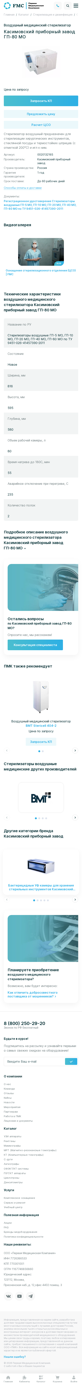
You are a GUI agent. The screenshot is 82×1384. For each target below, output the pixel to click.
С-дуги (8, 1159)
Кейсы (8, 1097)
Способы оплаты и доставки (23, 187)
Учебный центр (13, 1207)
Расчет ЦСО (41, 125)
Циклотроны (11, 1177)
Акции (8, 1222)
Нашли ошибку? (15, 1356)
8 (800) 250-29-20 (24, 1023)
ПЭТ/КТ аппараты (15, 1173)
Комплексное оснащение (19, 1197)
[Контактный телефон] (58, 6)
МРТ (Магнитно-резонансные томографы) (30, 1150)
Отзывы (9, 1093)
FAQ (6, 1227)
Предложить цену (41, 114)
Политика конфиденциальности (23, 1236)
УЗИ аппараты (13, 1136)
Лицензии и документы (18, 1120)
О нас (7, 1084)
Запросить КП (41, 101)
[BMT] (41, 797)
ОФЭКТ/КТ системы (16, 1168)
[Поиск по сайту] (68, 6)
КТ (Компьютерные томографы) (24, 1154)
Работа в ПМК (12, 1116)
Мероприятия (12, 1107)
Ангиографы (11, 1163)
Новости (9, 1102)
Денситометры (13, 1182)
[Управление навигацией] (76, 6)
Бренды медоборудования (20, 1231)
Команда (9, 1088)
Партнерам (11, 1111)
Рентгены (9, 1141)
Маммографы (12, 1145)
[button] (41, 540)
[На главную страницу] (24, 5)
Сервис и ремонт (15, 1202)
